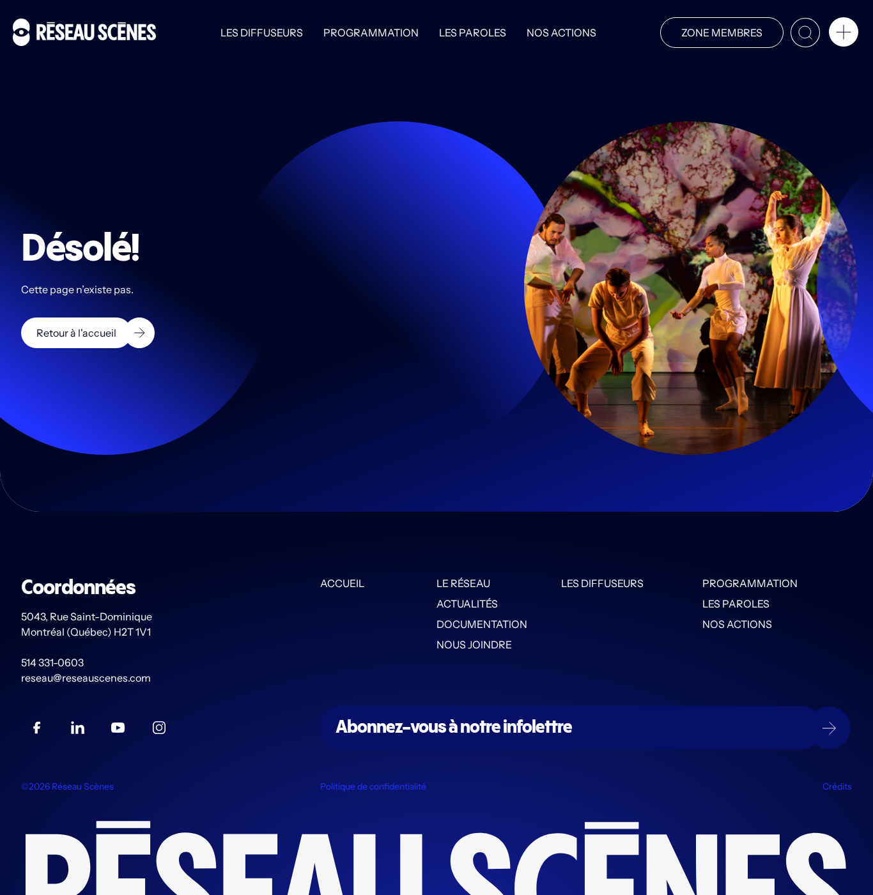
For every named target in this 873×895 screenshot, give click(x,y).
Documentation (481, 624)
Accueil (342, 583)
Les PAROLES (472, 32)
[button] (843, 34)
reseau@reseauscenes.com (87, 677)
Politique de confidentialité (373, 786)
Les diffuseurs (261, 32)
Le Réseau (463, 583)
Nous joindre (474, 644)
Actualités (467, 604)
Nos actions (561, 32)
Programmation (371, 32)
